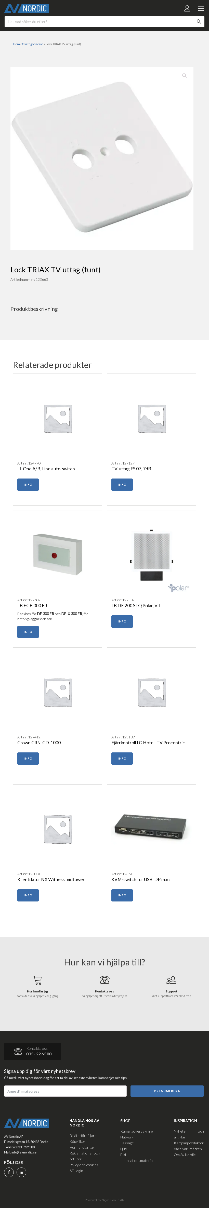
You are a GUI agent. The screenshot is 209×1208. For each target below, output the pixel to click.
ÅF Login (76, 1171)
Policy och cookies (84, 1165)
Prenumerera (167, 1091)
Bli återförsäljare (83, 1135)
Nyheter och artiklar (189, 1134)
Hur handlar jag (82, 1147)
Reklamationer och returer (85, 1156)
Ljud (123, 1149)
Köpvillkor (77, 1141)
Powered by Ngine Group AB (104, 1200)
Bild (123, 1154)
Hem (16, 44)
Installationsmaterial (136, 1160)
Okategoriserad (33, 44)
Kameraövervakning (136, 1131)
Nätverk (126, 1137)
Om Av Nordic (184, 1154)
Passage (127, 1143)
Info (28, 484)
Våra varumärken (188, 1149)
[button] (184, 75)
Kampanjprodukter (189, 1143)
